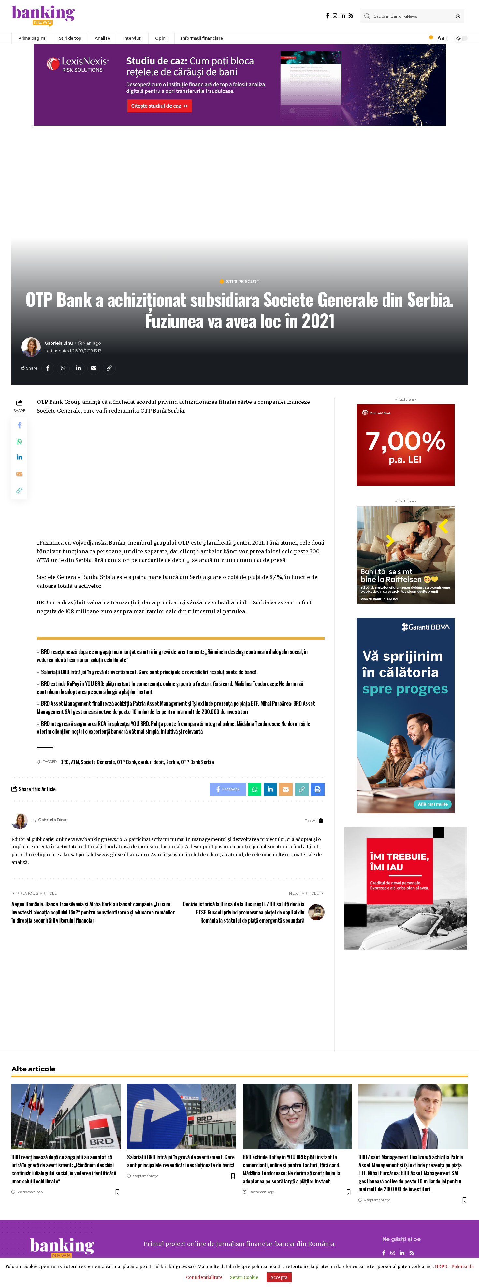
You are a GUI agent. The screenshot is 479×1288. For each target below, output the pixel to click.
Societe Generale (98, 761)
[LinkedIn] (343, 15)
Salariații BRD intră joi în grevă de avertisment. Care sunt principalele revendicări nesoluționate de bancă (148, 672)
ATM (75, 761)
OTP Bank (126, 761)
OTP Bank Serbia (197, 761)
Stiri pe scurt (242, 281)
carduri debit (151, 761)
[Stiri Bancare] (43, 16)
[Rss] (351, 15)
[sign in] (420, 38)
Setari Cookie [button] (244, 1277)
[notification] (429, 38)
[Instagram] (335, 15)
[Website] (321, 820)
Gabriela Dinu (59, 343)
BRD (64, 761)
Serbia (172, 761)
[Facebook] (328, 15)
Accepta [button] (279, 1277)
